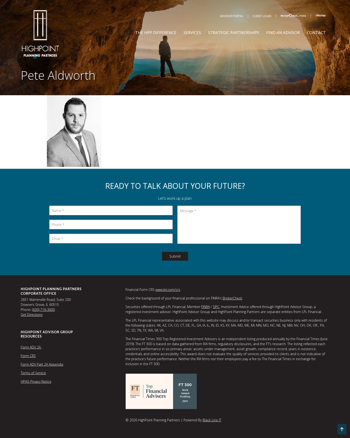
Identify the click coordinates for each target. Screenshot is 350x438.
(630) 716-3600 (43, 309)
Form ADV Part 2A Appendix (42, 364)
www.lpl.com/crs (167, 289)
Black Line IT (212, 420)
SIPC (216, 306)
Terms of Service (33, 373)
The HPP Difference (155, 32)
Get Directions (32, 314)
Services (192, 32)
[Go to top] (341, 429)
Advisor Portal (231, 16)
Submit (175, 256)
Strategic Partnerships (233, 32)
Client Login (262, 16)
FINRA (205, 306)
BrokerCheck (232, 298)
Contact (316, 32)
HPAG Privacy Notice (36, 381)
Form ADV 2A (31, 347)
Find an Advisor (283, 32)
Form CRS (28, 355)
